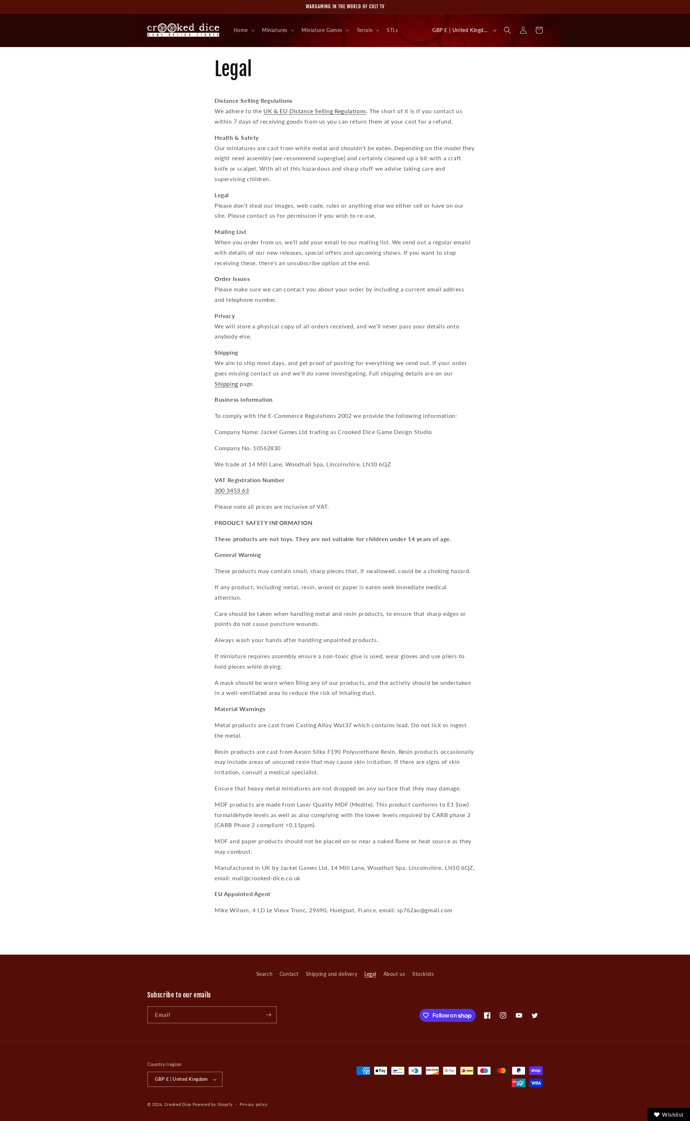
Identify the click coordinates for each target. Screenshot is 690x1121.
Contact (289, 974)
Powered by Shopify (213, 1104)
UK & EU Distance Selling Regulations (314, 110)
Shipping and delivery (332, 974)
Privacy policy (254, 1104)
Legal (370, 974)
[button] (243, 30)
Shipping (226, 383)
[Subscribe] (268, 1014)
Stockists (423, 974)
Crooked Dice (178, 1104)
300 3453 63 (232, 490)
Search (264, 974)
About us (394, 974)
